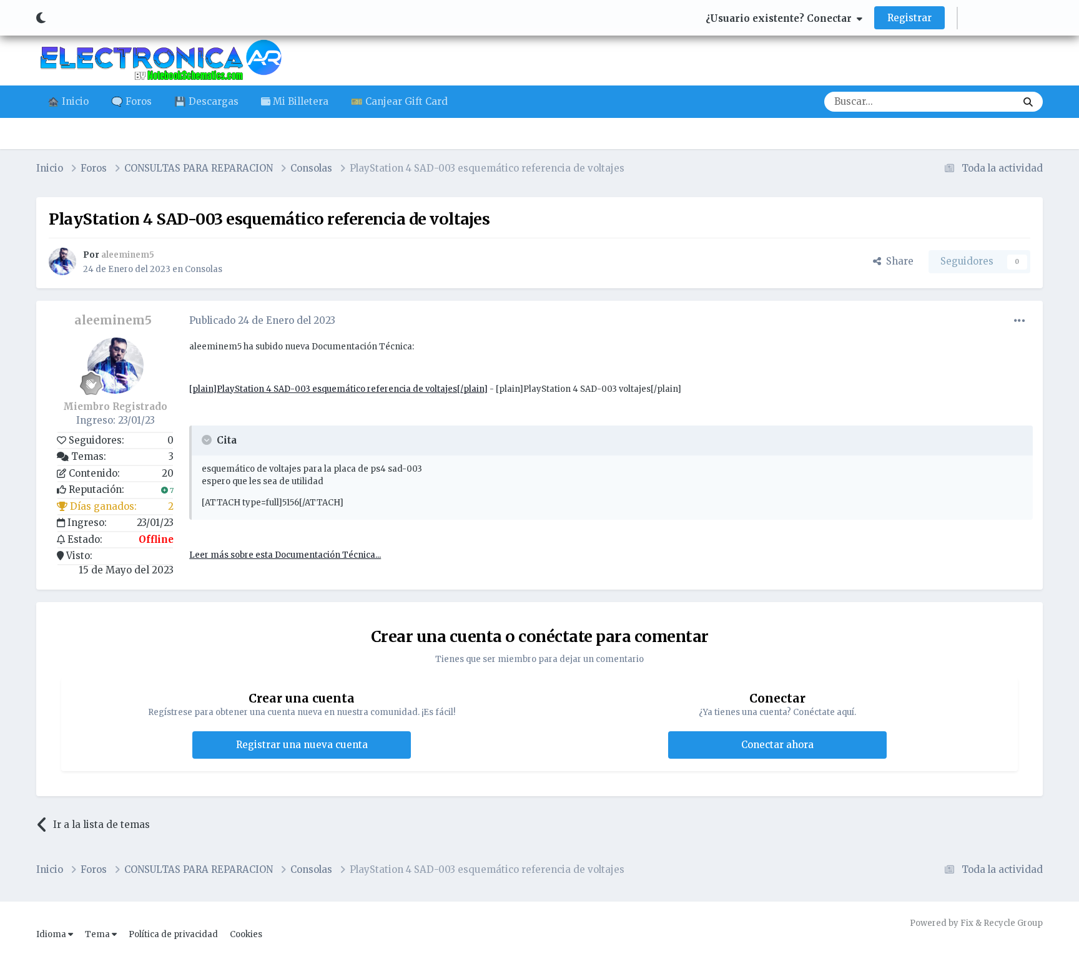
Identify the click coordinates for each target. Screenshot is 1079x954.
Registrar (909, 18)
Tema (98, 934)
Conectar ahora (777, 745)
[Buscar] (1028, 102)
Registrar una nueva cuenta (302, 745)
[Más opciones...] (1020, 320)
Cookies (246, 934)
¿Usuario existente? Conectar (781, 18)
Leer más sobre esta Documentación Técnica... (285, 555)
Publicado (262, 320)
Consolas (203, 269)
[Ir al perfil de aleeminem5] (62, 261)
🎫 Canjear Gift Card (399, 101)
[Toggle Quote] (208, 440)
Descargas (976, 101)
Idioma (52, 934)
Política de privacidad (173, 934)
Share (897, 261)
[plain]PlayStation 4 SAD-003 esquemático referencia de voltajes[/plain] (338, 389)
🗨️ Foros (131, 101)
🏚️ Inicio (68, 101)
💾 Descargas (206, 101)
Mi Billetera (299, 101)
